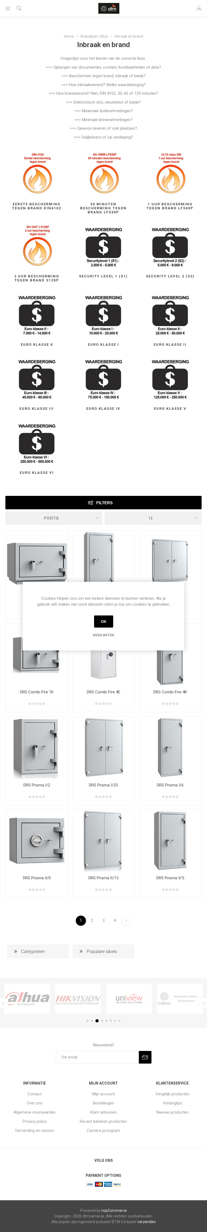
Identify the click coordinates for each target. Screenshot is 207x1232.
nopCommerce (114, 1210)
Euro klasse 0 (37, 345)
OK (103, 621)
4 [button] (102, 1021)
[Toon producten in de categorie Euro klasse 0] (36, 314)
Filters (104, 502)
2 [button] (92, 1021)
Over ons (35, 1103)
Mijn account (103, 1094)
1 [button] (87, 1021)
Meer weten (103, 635)
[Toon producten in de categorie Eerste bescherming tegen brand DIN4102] (36, 174)
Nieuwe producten (172, 1112)
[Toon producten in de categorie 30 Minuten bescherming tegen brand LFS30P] (103, 174)
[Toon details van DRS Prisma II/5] (170, 840)
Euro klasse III (36, 409)
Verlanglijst (172, 1103)
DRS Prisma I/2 (36, 785)
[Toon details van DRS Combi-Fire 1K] (37, 654)
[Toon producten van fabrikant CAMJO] (180, 999)
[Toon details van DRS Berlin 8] (170, 562)
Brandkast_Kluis (94, 36)
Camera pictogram (103, 1130)
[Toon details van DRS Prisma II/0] (37, 840)
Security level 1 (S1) (103, 276)
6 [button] (111, 1021)
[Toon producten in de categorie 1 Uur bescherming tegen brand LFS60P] (170, 174)
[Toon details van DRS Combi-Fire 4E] (104, 654)
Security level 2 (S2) (170, 276)
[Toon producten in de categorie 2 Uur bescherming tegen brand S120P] (36, 246)
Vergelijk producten (172, 1094)
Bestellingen (103, 1103)
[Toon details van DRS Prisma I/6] (170, 747)
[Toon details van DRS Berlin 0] (37, 562)
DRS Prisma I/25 (103, 785)
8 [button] (119, 1021)
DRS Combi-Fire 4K (170, 692)
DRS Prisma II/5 (170, 878)
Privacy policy (35, 1121)
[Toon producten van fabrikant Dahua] (27, 999)
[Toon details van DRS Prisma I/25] (104, 747)
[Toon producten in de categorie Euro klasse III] (36, 378)
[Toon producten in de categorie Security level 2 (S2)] (170, 246)
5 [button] (106, 1021)
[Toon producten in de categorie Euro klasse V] (170, 378)
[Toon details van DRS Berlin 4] (104, 562)
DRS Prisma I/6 (170, 785)
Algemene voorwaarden (34, 1112)
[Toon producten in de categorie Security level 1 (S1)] (103, 246)
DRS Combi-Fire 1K (37, 692)
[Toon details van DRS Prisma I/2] (37, 747)
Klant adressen (103, 1112)
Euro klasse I (103, 345)
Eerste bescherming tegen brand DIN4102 (36, 206)
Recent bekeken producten (103, 1121)
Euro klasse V (170, 409)
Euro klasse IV (103, 409)
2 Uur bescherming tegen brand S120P (36, 278)
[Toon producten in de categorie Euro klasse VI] (36, 442)
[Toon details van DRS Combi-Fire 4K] (170, 654)
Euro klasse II (170, 345)
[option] (27, 999)
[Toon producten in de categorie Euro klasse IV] (103, 378)
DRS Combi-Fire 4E (103, 692)
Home (69, 36)
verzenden (146, 1222)
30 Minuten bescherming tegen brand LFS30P (103, 208)
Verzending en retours (34, 1130)
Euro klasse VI (37, 473)
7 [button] (115, 1021)
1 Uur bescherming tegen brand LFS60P (170, 206)
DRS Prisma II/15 (103, 878)
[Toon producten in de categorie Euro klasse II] (170, 314)
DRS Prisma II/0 (37, 878)
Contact (34, 1094)
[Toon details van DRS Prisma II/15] (104, 840)
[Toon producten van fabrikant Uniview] (129, 999)
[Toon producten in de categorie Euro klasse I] (103, 314)
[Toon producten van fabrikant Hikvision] (78, 999)
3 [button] (97, 1020)
